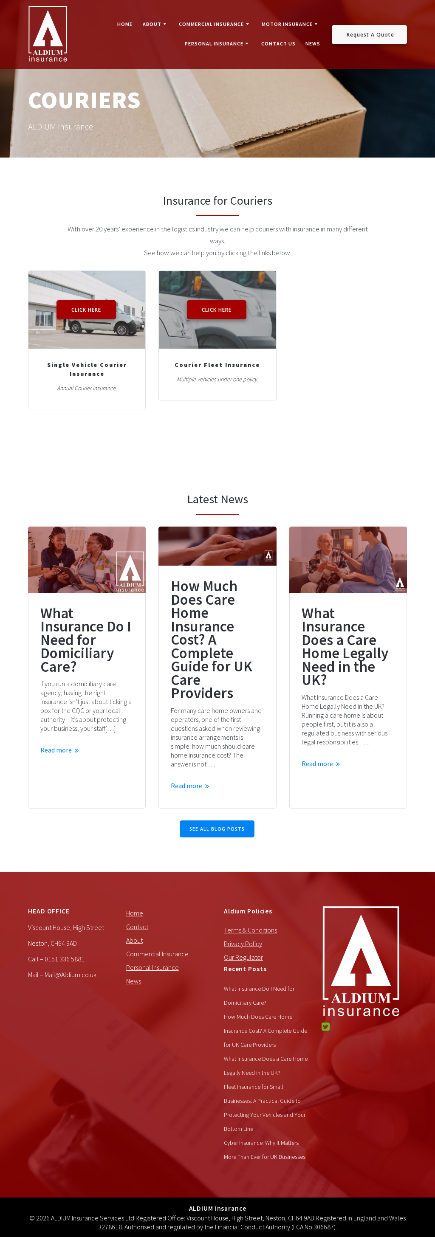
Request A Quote (370, 34)
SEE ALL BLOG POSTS (217, 829)
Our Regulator (243, 957)
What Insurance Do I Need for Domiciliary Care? (85, 640)
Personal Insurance (214, 43)
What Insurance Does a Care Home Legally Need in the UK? (345, 647)
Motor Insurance (287, 24)
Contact (137, 926)
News (312, 43)
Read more (56, 750)
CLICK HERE (86, 309)
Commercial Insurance (211, 24)
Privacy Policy (243, 943)
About (152, 24)
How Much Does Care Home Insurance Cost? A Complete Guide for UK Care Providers (211, 640)
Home (125, 24)
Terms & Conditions (250, 930)
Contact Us (278, 43)
